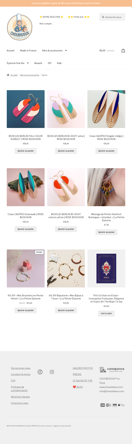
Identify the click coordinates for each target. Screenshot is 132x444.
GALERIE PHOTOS (83, 368)
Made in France (28, 50)
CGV (13, 380)
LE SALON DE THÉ (82, 380)
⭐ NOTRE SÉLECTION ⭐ (51, 16)
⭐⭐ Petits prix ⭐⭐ (79, 16)
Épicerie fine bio (15, 63)
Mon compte (46, 23)
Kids (59, 63)
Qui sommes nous (20, 368)
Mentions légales (20, 396)
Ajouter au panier (26, 150)
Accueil (10, 50)
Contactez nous (19, 403)
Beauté (38, 63)
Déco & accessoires (52, 50)
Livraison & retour (21, 374)
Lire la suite (106, 313)
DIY (49, 63)
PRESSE (77, 374)
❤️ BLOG (78, 386)
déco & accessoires (29, 75)
